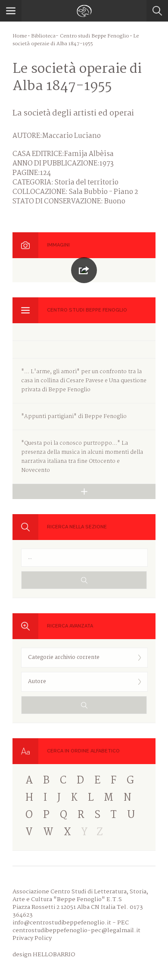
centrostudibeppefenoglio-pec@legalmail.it (76, 930)
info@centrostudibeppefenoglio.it (61, 922)
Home (19, 36)
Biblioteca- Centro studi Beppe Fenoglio (80, 36)
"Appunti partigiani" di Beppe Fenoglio (74, 416)
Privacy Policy (32, 938)
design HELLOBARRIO (43, 954)
